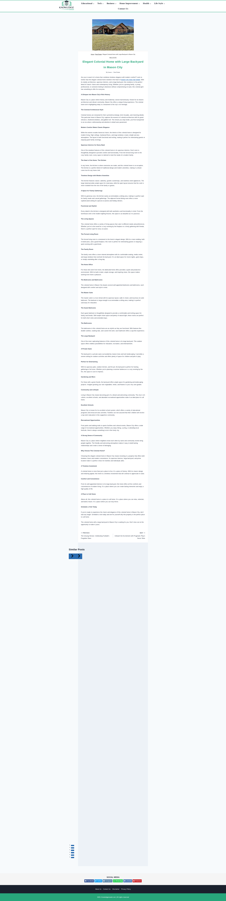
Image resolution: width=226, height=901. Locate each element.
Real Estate (113, 57)
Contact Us (123, 9)
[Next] (78, 556)
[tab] (72, 845)
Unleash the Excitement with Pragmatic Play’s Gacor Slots (130, 535)
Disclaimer (115, 889)
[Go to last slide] (72, 556)
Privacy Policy (126, 889)
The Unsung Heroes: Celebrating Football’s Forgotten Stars (95, 535)
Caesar (110, 72)
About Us (98, 889)
